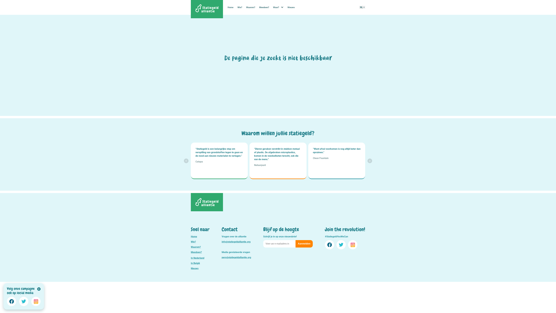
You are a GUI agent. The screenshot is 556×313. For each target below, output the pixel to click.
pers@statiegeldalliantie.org (236, 257)
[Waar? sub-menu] (283, 7)
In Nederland (197, 258)
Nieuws (291, 7)
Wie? (239, 7)
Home (230, 7)
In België (195, 263)
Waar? (276, 7)
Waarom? (250, 7)
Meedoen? (264, 7)
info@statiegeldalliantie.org (236, 241)
